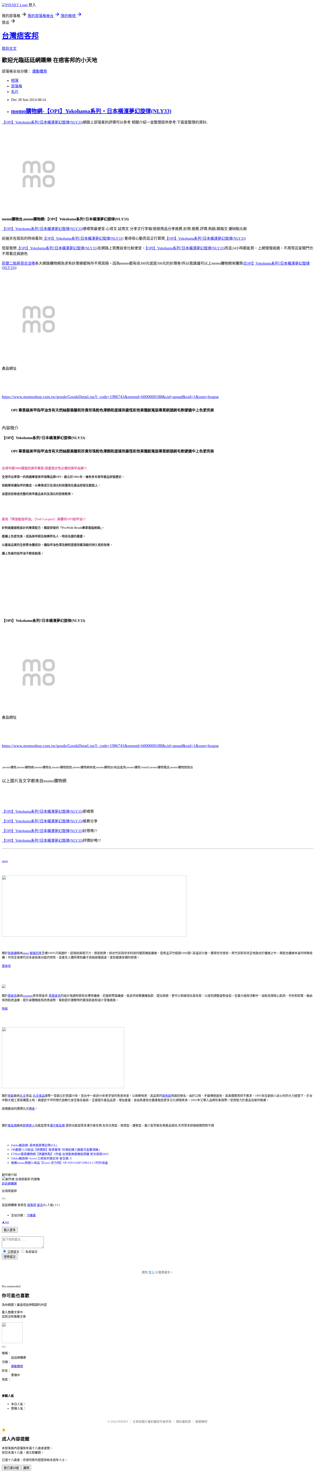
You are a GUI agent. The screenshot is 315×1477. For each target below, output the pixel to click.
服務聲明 (201, 1421)
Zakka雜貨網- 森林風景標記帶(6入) (34, 1145)
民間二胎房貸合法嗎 (18, 263)
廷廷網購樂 (9, 1183)
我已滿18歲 (11, 1468)
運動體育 (39, 71)
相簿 (14, 81)
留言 (40, 1205)
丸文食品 (39, 1095)
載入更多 (10, 1230)
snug (5, 861)
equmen (28, 995)
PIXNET (123, 1421)
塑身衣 (6, 966)
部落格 (16, 86)
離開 (26, 1468)
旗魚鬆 (166, 1095)
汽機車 (31, 1215)
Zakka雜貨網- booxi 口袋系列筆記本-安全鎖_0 (41, 1158)
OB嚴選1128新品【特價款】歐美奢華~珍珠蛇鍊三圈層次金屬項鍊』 (56, 1149)
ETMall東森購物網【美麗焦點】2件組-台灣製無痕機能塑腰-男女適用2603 (60, 1154)
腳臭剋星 (36, 953)
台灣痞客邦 (20, 36)
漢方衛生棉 (57, 1125)
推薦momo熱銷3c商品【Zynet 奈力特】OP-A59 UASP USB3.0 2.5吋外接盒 (59, 1162)
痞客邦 (31, 1205)
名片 (14, 92)
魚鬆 (5, 1008)
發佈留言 (10, 1256)
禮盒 (32, 1108)
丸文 (23, 1095)
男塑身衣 (55, 995)
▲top (5, 1222)
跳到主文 (9, 48)
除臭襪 (12, 953)
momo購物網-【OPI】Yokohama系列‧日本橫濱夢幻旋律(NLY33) (91, 111)
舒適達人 (29, 1125)
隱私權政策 (183, 1421)
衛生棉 (12, 1125)
